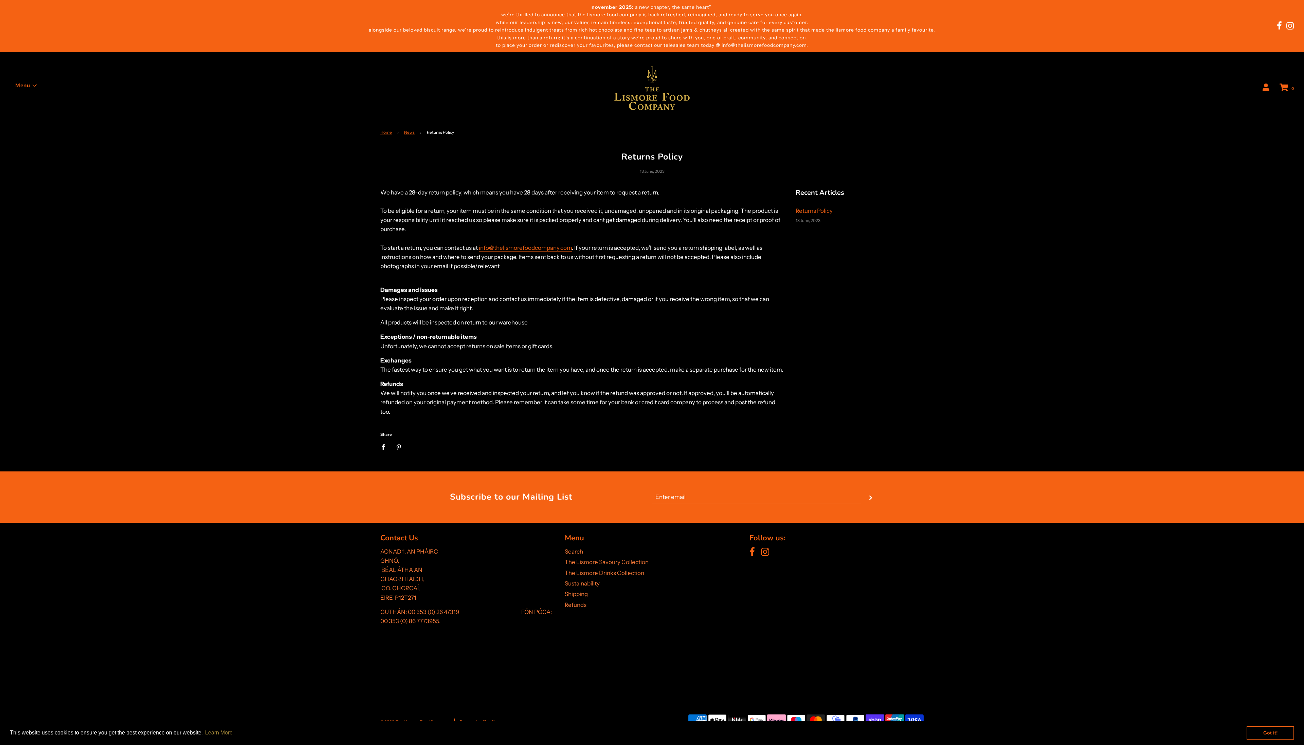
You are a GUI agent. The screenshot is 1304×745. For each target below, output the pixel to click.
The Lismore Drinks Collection (604, 573)
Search (574, 551)
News (409, 132)
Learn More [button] (219, 732)
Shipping (576, 594)
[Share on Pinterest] (399, 447)
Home (386, 132)
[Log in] (1266, 88)
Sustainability (582, 583)
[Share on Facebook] (385, 447)
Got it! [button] (1270, 732)
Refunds (575, 604)
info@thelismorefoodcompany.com (525, 247)
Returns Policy (814, 210)
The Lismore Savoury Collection (607, 562)
